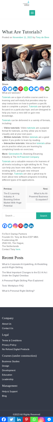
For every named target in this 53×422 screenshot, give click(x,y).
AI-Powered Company (28, 157)
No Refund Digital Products (15, 349)
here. (18, 249)
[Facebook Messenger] (31, 88)
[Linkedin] (15, 88)
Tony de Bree (42, 37)
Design (5, 366)
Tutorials (6, 97)
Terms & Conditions (12, 340)
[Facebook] (4, 88)
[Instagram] (41, 88)
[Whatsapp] (26, 88)
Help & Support (9, 391)
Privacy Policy (9, 345)
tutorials (31, 128)
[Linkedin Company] (31, 225)
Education (7, 375)
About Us (6, 324)
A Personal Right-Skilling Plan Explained (22, 280)
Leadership (7, 379)
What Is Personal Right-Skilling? (18, 291)
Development (8, 370)
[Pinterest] (20, 88)
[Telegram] (36, 88)
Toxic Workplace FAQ (13, 286)
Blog (4, 396)
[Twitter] (10, 88)
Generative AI (15, 154)
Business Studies (11, 361)
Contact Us (7, 328)
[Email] (47, 88)
